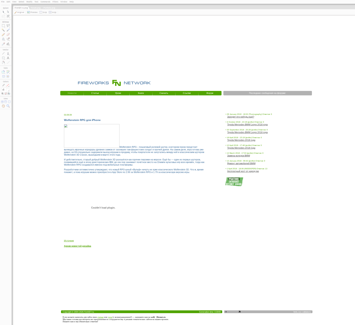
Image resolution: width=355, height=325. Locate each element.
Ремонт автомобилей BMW (241, 163)
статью (100, 317)
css (300, 312)
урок (110, 317)
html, (295, 312)
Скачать (164, 93)
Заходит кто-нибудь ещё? (240, 117)
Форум (209, 93)
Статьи (95, 93)
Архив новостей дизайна (77, 246)
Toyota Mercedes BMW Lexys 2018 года (247, 124)
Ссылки (187, 93)
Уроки (118, 93)
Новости (72, 93)
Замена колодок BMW (238, 155)
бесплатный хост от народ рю (243, 171)
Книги (141, 93)
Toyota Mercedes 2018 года (241, 140)
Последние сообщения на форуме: (267, 93)
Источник (69, 240)
